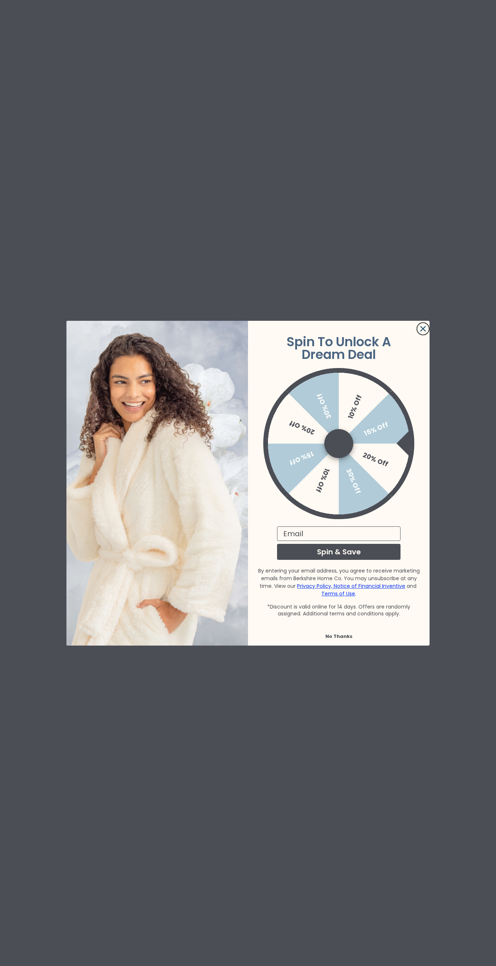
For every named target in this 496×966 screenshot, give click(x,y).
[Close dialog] (423, 328)
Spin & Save (339, 552)
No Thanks (339, 636)
